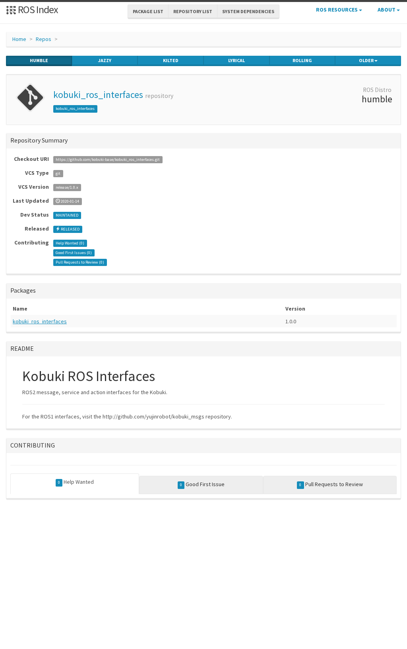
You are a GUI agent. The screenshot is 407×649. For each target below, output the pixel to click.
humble (39, 60)
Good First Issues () (74, 252)
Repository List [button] (192, 11)
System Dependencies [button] (248, 11)
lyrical (236, 60)
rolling (302, 60)
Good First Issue (202, 484)
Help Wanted (76, 481)
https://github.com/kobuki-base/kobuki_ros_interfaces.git (108, 159)
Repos (43, 39)
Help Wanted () (70, 243)
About (387, 9)
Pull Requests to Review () (80, 262)
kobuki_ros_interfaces (98, 94)
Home (19, 39)
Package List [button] (148, 11)
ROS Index (37, 9)
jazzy (104, 60)
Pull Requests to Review (330, 484)
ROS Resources (337, 9)
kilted (170, 60)
